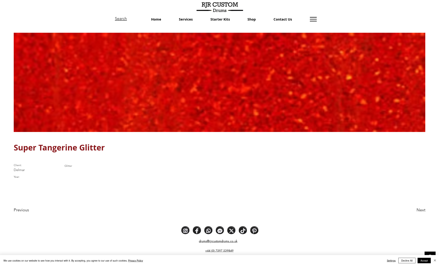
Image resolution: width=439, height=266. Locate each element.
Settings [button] (391, 260)
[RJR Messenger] (220, 230)
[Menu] (313, 19)
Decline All (407, 260)
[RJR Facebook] (197, 230)
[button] (186, 19)
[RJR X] (231, 230)
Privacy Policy (135, 260)
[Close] (435, 260)
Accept (424, 260)
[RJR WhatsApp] (208, 230)
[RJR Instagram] (185, 230)
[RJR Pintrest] (254, 230)
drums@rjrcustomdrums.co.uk (218, 241)
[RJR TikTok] (243, 230)
